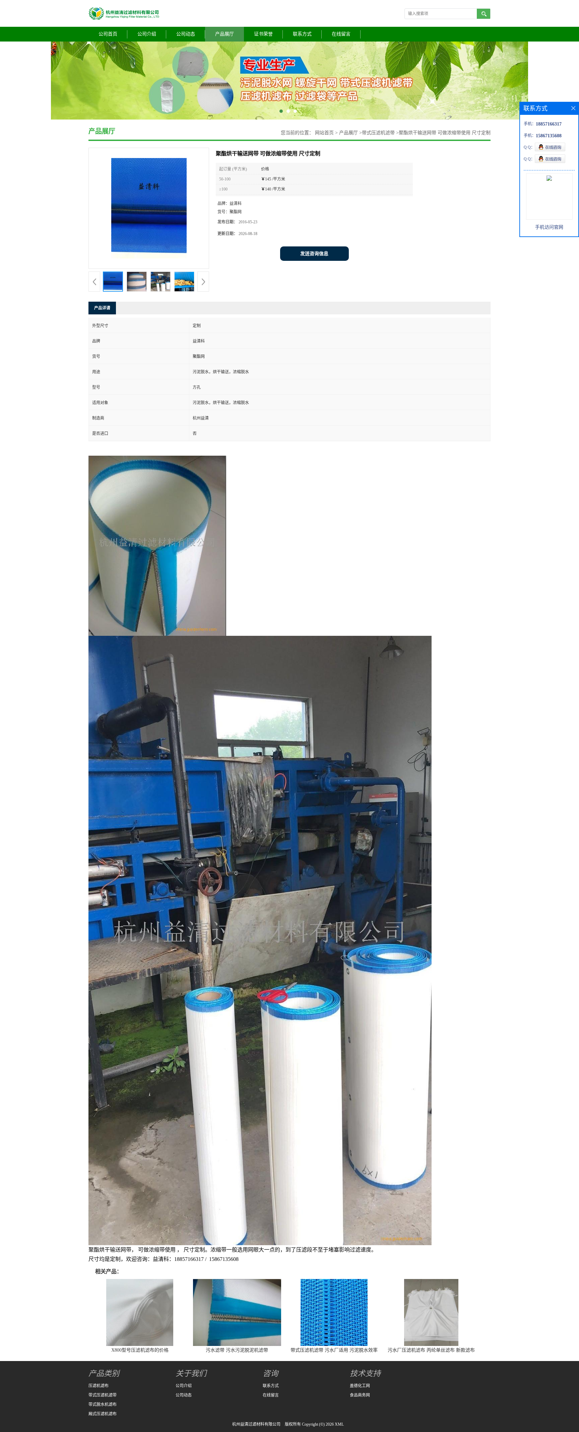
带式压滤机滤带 (378, 132)
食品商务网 (360, 1395)
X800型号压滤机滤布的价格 (140, 1350)
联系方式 (302, 33)
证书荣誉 (263, 33)
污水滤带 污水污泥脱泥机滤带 (237, 1350)
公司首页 (108, 33)
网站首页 (324, 132)
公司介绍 (146, 33)
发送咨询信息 (314, 253)
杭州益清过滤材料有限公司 (256, 1424)
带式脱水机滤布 (102, 1404)
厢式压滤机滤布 (102, 1414)
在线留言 (341, 33)
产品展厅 (224, 33)
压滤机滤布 (98, 1385)
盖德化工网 (360, 1385)
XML (339, 1424)
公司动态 (185, 33)
